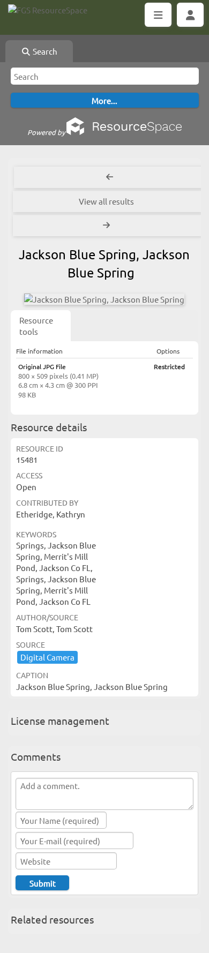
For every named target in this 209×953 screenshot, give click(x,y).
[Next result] (107, 225)
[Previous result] (109, 177)
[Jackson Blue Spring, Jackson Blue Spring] (104, 299)
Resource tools (36, 325)
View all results (106, 201)
